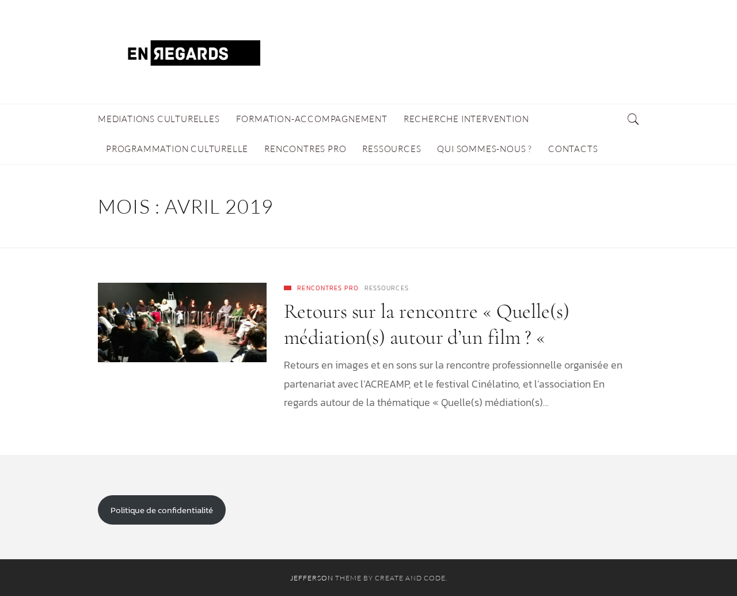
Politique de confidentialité (162, 510)
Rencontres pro (327, 288)
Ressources (386, 288)
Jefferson (311, 578)
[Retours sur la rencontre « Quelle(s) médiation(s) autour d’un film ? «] (182, 322)
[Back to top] (700, 562)
